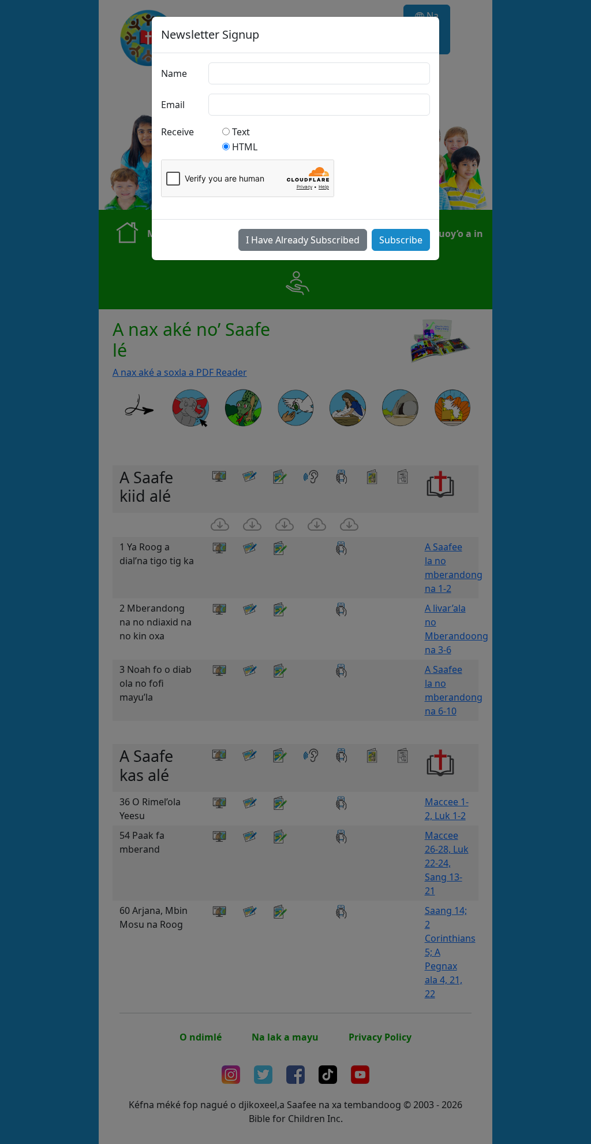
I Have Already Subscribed (303, 240)
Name (174, 73)
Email (173, 104)
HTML (244, 146)
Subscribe (400, 240)
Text (241, 131)
